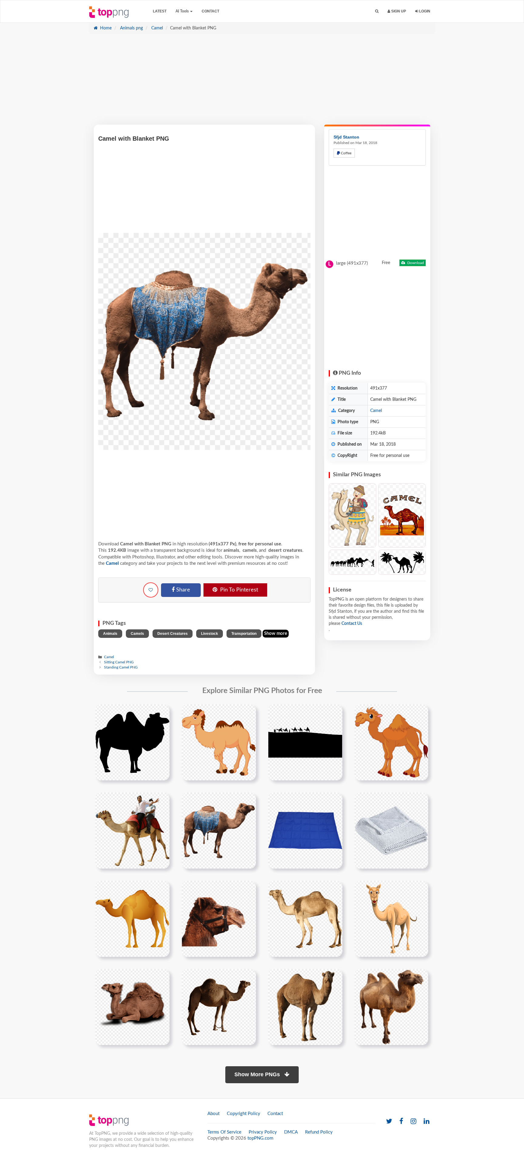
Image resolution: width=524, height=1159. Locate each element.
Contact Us (351, 623)
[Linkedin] (426, 1121)
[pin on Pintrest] (161, 712)
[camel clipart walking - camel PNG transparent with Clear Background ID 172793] (352, 562)
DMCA (291, 1132)
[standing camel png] (219, 1007)
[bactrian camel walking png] (391, 1007)
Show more (275, 633)
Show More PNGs (257, 1074)
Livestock (209, 633)
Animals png (131, 28)
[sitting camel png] (132, 1007)
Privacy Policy (263, 1132)
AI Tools (183, 11)
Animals (110, 633)
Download (415, 263)
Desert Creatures (172, 633)
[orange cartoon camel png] (132, 918)
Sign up (398, 11)
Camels (137, 633)
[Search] (377, 11)
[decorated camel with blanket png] (219, 830)
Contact (210, 11)
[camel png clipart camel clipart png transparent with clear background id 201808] (219, 742)
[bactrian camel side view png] (305, 1007)
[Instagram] (413, 1121)
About (213, 1113)
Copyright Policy (243, 1113)
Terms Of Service (224, 1132)
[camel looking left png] (305, 918)
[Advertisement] (262, 82)
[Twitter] (389, 1121)
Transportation (244, 633)
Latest (159, 11)
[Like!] (150, 590)
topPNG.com (260, 1138)
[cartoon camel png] (391, 918)
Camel (156, 28)
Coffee (345, 153)
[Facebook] (401, 1121)
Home (105, 28)
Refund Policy (319, 1132)
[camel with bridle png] (219, 918)
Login (424, 11)
